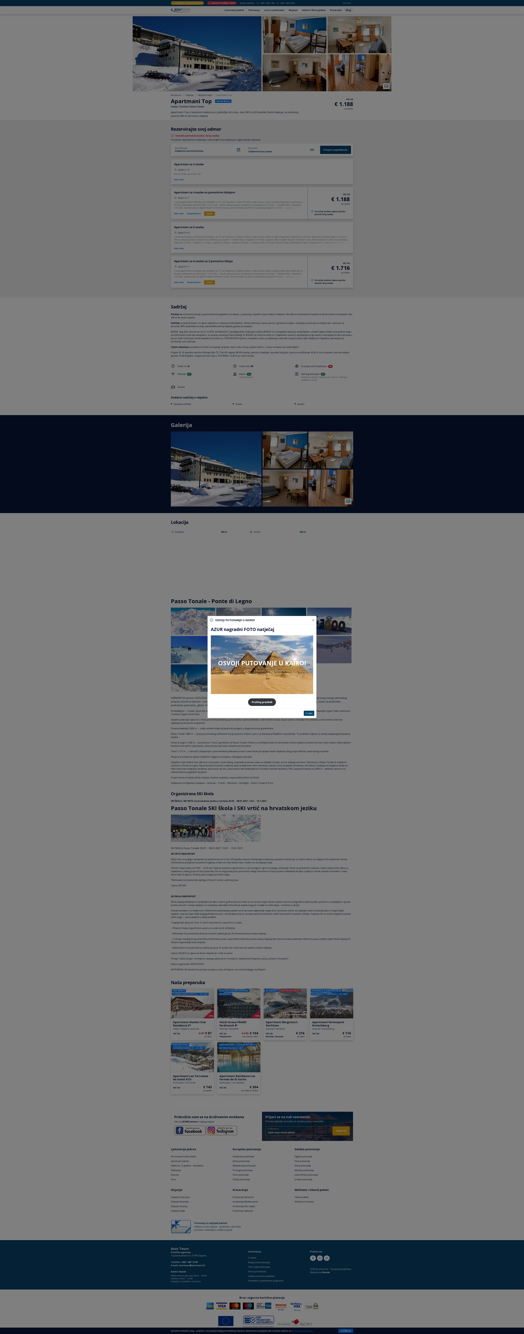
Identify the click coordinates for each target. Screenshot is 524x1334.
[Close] (313, 620)
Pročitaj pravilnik (262, 702)
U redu (309, 713)
